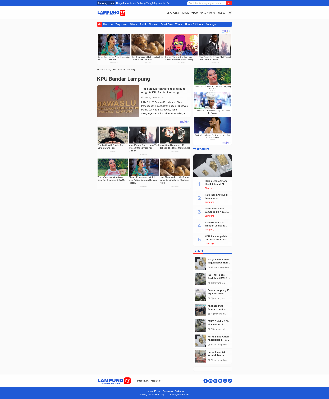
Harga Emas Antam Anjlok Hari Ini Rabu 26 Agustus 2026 (219, 340)
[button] (229, 3)
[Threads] (215, 381)
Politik (143, 24)
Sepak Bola (167, 24)
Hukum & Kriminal (194, 24)
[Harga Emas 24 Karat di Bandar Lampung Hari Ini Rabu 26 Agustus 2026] (200, 356)
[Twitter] (225, 381)
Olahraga (211, 24)
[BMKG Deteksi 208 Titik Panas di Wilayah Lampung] (200, 325)
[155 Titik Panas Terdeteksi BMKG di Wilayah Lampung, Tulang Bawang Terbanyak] (200, 279)
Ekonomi (153, 24)
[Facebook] (205, 381)
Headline (108, 24)
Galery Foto (207, 13)
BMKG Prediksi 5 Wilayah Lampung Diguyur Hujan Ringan (217, 225)
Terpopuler (172, 13)
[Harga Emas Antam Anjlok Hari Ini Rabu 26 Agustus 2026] (200, 341)
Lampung (209, 202)
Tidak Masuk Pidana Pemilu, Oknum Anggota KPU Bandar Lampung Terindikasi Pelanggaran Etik (163, 92)
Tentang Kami (142, 380)
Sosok (185, 13)
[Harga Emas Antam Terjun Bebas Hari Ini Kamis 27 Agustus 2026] (200, 263)
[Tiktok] (230, 381)
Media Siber (156, 380)
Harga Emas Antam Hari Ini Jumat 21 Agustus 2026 (216, 184)
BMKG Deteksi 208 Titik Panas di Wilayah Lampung (218, 324)
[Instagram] (210, 381)
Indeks (221, 13)
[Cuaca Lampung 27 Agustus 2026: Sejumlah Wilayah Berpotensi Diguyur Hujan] (200, 294)
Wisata (133, 24)
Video (194, 13)
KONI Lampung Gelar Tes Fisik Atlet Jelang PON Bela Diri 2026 (217, 239)
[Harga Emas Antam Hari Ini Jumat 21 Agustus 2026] (212, 166)
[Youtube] (220, 381)
